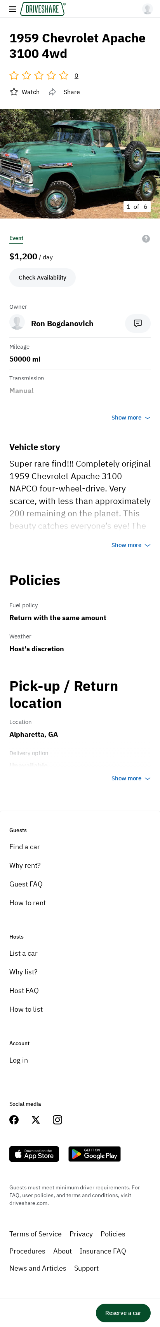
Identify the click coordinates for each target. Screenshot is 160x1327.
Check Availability (42, 277)
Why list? (23, 971)
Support (86, 1268)
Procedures (27, 1251)
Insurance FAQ (103, 1251)
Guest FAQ (26, 883)
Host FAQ (24, 990)
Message (138, 323)
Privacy (81, 1233)
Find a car (24, 846)
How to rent (27, 902)
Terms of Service (35, 1233)
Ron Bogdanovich (62, 323)
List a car (23, 953)
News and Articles (37, 1268)
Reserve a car (123, 1313)
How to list (26, 1009)
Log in (18, 1060)
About (62, 1251)
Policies (113, 1233)
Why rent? (25, 865)
